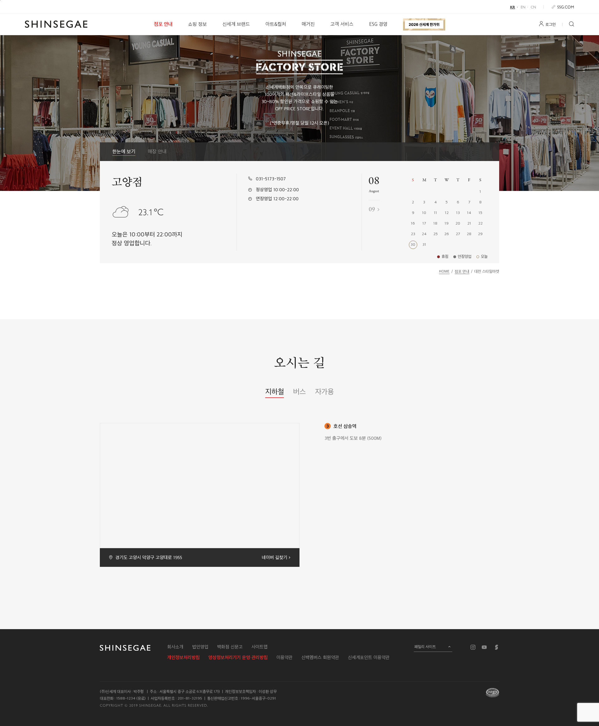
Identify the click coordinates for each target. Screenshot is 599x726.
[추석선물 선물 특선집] (424, 24)
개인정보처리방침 (183, 657)
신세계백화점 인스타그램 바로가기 (472, 647)
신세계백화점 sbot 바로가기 (496, 647)
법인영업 (200, 647)
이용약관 (284, 657)
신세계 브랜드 (236, 24)
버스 (299, 391)
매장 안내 (157, 151)
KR (512, 7)
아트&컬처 (275, 24)
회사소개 (175, 647)
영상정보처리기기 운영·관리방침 (238, 657)
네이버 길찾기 (274, 557)
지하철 (274, 391)
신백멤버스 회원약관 (320, 657)
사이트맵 (259, 647)
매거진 (308, 24)
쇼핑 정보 (197, 24)
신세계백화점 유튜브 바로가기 (484, 647)
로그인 (550, 24)
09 (372, 209)
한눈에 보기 (123, 151)
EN (523, 7)
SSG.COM (565, 7)
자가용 (324, 391)
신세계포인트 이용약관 (369, 657)
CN (533, 7)
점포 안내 (163, 24)
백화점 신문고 (230, 647)
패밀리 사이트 (425, 646)
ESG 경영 (378, 24)
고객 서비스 (341, 24)
